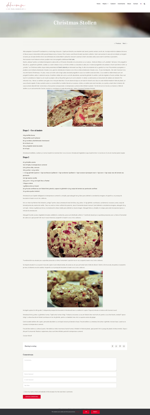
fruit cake (71, 59)
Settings (77, 412)
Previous (118, 43)
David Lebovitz (62, 67)
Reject (95, 412)
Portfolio (75, 29)
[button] (144, 3)
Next (124, 43)
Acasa (70, 29)
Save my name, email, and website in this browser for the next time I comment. (49, 392)
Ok (86, 412)
